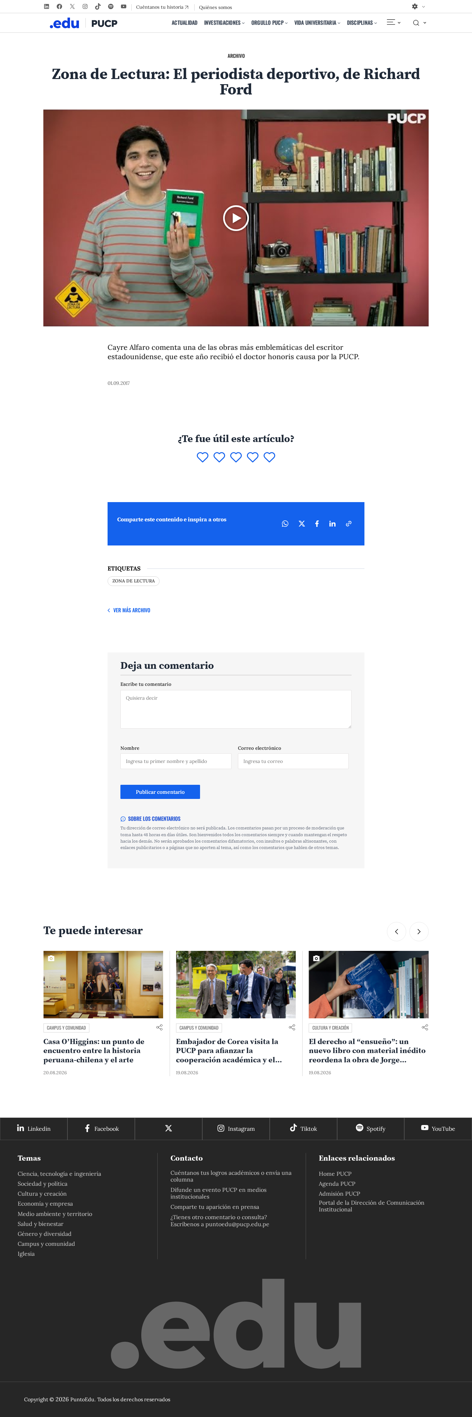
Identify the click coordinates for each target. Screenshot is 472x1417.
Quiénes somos (215, 7)
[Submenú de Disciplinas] (375, 22)
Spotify (376, 1128)
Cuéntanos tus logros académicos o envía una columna (231, 1176)
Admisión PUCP (339, 1193)
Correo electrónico (259, 748)
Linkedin (39, 1128)
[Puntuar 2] (219, 458)
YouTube (443, 1128)
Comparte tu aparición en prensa (214, 1206)
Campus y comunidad (66, 1027)
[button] (396, 931)
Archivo (236, 55)
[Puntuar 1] (203, 458)
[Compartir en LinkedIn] (332, 523)
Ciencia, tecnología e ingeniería (59, 1173)
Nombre (129, 748)
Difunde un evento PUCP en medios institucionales (218, 1193)
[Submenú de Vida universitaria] (339, 22)
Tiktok (309, 1128)
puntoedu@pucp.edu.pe (237, 1224)
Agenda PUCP (337, 1183)
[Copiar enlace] (349, 523)
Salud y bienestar (41, 1223)
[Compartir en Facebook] (317, 523)
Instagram (241, 1128)
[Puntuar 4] (253, 458)
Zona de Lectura (133, 581)
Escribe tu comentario (145, 684)
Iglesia (26, 1253)
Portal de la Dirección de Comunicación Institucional (371, 1206)
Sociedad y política (42, 1183)
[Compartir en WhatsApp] (285, 523)
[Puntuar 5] (269, 458)
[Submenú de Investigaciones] (243, 22)
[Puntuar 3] (236, 458)
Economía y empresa (45, 1203)
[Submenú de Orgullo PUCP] (286, 22)
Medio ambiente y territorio (55, 1214)
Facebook (106, 1128)
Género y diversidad (45, 1233)
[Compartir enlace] (159, 1027)
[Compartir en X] (301, 523)
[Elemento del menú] (393, 22)
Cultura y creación (197, 1027)
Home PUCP (335, 1173)
